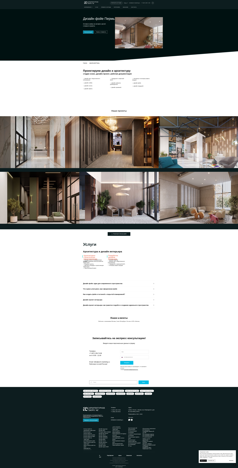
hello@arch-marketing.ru (134, 2)
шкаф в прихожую (120, 393)
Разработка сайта (147, 447)
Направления (87, 7)
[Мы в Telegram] (153, 3)
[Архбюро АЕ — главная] (91, 2)
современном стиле (100, 393)
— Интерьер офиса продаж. (115, 265)
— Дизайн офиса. (88, 88)
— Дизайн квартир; (113, 260)
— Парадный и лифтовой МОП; (116, 264)
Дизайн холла (102, 440)
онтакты (139, 455)
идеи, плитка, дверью (88, 393)
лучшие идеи (148, 393)
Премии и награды (106, 7)
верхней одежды (139, 393)
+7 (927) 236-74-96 (145, 2)
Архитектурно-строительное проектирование (90, 257)
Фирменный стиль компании (147, 449)
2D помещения (146, 430)
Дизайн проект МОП (104, 446)
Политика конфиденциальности (119, 457)
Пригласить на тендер (116, 2)
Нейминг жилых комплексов (146, 439)
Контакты (133, 7)
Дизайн (101, 429)
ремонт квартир (87, 396)
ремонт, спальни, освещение (147, 390)
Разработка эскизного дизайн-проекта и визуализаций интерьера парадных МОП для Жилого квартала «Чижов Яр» (191, 196)
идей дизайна (130, 393)
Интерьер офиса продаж (105, 432)
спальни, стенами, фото (118, 390)
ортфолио (110, 455)
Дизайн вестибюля (103, 433)
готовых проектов (97, 396)
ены (119, 455)
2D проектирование (147, 437)
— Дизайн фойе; (136, 83)
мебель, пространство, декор (132, 390)
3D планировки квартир (148, 434)
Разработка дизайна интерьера (113, 257)
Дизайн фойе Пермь (95, 63)
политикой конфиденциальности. (131, 369)
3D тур (129, 446)
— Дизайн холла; (87, 85)
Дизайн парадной (103, 436)
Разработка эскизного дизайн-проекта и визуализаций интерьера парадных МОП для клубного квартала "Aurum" (31, 141)
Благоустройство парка (89, 436)
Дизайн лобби (102, 445)
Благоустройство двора (89, 434)
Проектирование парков (118, 445)
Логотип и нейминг (147, 443)
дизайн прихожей (110, 393)
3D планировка (131, 444)
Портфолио (117, 7)
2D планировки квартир (148, 435)
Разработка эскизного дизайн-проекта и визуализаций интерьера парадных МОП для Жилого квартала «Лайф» (111, 196)
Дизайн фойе (102, 439)
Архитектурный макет (117, 443)
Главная (85, 63)
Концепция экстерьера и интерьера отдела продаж (174, 141)
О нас (96, 7)
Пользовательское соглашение (119, 461)
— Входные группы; (88, 264)
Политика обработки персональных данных (119, 460)
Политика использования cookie (119, 459)
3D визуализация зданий (134, 443)
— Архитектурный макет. (89, 268)
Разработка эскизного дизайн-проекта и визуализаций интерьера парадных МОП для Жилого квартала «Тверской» (112, 141)
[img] (129, 420)
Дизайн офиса (102, 434)
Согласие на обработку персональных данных (119, 462)
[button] (88, 32)
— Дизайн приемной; (115, 87)
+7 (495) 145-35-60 (115, 411)
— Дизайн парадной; (138, 86)
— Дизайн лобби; (87, 83)
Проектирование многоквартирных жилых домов (118, 438)
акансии (129, 455)
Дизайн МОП (102, 430)
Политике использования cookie (218, 457)
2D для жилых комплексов (149, 428)
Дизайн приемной (103, 437)
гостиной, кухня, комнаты (105, 390)
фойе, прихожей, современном (90, 390)
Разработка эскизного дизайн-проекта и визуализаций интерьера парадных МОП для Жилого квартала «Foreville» (32, 196)
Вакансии (125, 7)
